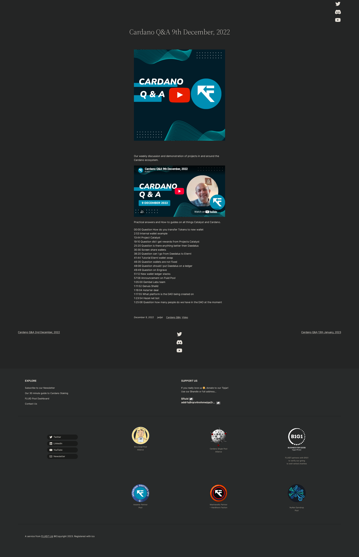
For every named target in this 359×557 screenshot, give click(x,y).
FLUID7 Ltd (47, 536)
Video (185, 317)
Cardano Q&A (173, 317)
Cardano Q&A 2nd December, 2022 (39, 332)
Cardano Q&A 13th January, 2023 (321, 332)
